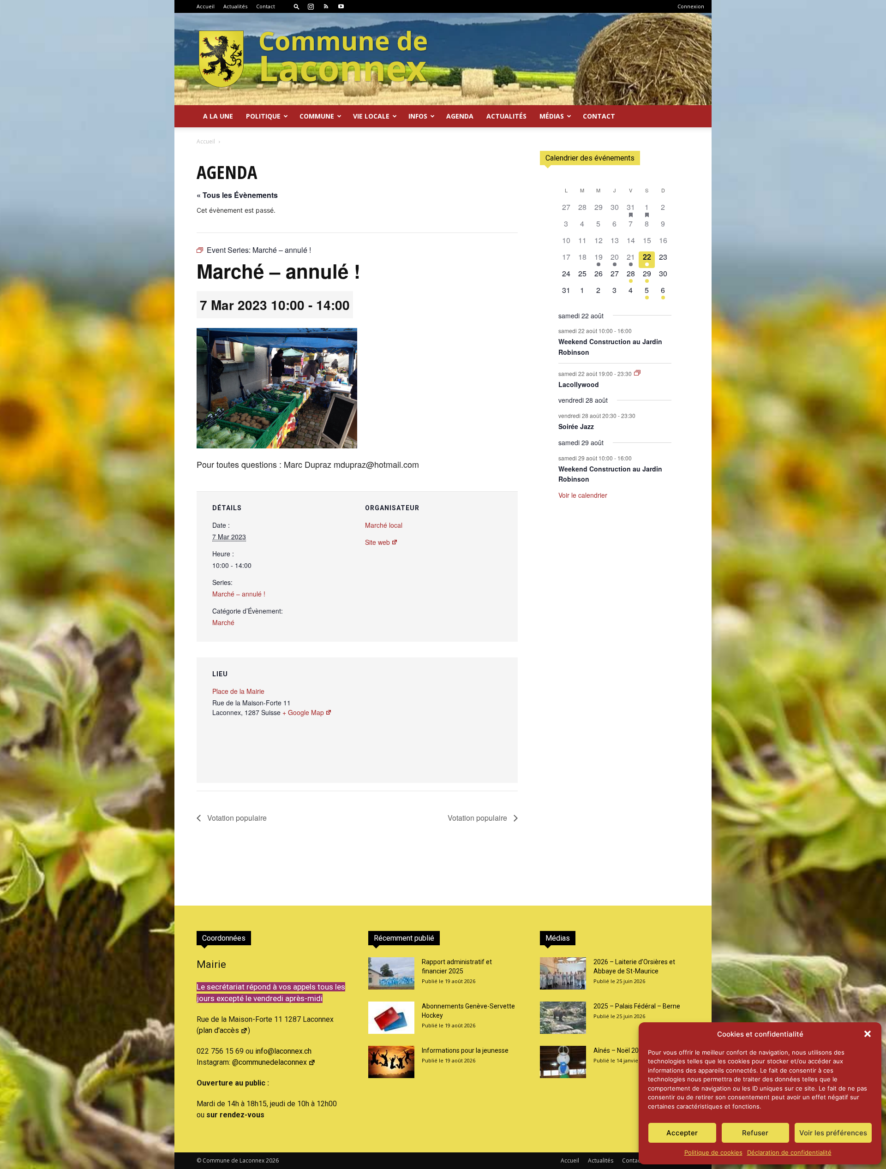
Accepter (682, 1132)
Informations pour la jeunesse (465, 1050)
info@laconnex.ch (283, 1051)
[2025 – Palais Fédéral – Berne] (563, 1018)
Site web (377, 542)
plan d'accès (219, 1030)
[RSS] (326, 6)
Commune (316, 116)
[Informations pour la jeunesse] (391, 1062)
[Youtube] (341, 6)
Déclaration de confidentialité (789, 1152)
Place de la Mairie (238, 691)
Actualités (235, 6)
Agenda (459, 116)
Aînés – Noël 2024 (619, 1050)
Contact (265, 6)
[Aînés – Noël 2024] (563, 1062)
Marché (223, 622)
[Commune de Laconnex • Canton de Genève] (312, 59)
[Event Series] (637, 373)
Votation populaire (236, 817)
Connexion (690, 6)
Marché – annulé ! (238, 593)
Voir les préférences (833, 1132)
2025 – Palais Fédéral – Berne (636, 1006)
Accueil (206, 6)
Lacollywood (578, 384)
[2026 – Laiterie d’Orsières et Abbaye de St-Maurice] (563, 973)
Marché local (383, 525)
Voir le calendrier (582, 495)
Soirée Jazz (576, 426)
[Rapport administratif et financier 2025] (391, 973)
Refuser (755, 1132)
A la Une (218, 116)
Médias (551, 116)
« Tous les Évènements (237, 195)
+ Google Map (303, 712)
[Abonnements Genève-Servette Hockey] (391, 1018)
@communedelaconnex (269, 1062)
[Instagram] (310, 6)
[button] (867, 1033)
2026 (272, 1160)
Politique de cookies (713, 1152)
